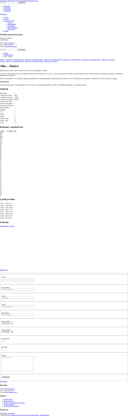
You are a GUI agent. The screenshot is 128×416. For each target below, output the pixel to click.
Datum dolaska (5, 321)
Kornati (9, 22)
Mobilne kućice (8, 55)
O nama (6, 19)
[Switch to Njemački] (7, 9)
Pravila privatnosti (9, 404)
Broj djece (4, 347)
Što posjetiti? (11, 29)
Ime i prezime (5, 287)
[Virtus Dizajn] (39, 415)
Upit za (3, 277)
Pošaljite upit (4, 270)
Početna (6, 17)
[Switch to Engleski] (7, 8)
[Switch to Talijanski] (7, 11)
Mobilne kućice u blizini (7, 226)
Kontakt (6, 31)
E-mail (3, 304)
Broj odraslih (5, 338)
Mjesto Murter (11, 24)
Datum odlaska (5, 330)
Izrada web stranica (16, 415)
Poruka (3, 355)
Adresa (3, 296)
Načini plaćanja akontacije (11, 406)
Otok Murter (11, 26)
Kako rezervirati (8, 401)
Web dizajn (26, 415)
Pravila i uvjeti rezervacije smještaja (14, 403)
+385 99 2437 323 (9, 43)
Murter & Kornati (9, 21)
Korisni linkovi (8, 399)
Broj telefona (5, 313)
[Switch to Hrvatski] (7, 6)
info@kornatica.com (11, 46)
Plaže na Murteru (12, 27)
